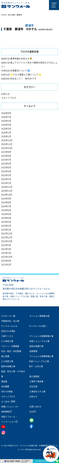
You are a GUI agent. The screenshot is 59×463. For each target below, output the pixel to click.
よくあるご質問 (8, 402)
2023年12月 (6, 233)
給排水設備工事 (36, 346)
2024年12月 (6, 187)
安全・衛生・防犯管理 (11, 351)
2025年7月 (6, 160)
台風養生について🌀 (20, 70)
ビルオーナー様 (8, 316)
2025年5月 (6, 167)
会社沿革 (33, 386)
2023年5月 (6, 245)
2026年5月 (6, 121)
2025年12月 (6, 140)
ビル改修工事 (7, 341)
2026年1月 (6, 136)
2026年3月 (6, 129)
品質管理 (33, 351)
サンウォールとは (9, 326)
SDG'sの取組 (7, 392)
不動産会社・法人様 (10, 321)
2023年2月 (6, 253)
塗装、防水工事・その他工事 (13, 373)
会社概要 (5, 386)
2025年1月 (6, 183)
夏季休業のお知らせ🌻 (21, 59)
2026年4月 (6, 125)
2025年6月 (6, 164)
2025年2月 (6, 179)
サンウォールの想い (38, 326)
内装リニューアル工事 (39, 341)
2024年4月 (6, 218)
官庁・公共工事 (36, 366)
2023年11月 (6, 237)
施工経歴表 (34, 376)
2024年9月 (6, 198)
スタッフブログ (8, 98)
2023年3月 (6, 249)
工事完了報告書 (36, 381)
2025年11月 (6, 144)
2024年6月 (6, 210)
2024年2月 (6, 226)
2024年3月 (6, 222)
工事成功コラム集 (37, 392)
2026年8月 (6, 113)
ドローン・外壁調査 (10, 346)
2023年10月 (6, 241)
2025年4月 (6, 171)
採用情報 (5, 412)
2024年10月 (6, 195)
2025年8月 (6, 156)
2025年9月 (6, 152)
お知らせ (5, 94)
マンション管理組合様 (39, 316)
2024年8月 (6, 202)
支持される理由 (8, 331)
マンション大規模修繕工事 (41, 336)
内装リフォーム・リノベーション (9, 419)
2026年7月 (6, 117)
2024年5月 (6, 214)
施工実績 (5, 356)
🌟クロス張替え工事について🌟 (25, 74)
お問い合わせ (35, 407)
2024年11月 (6, 191)
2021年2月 (6, 265)
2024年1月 (6, 230)
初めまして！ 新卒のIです (23, 79)
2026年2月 (6, 132)
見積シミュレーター (10, 407)
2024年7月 (6, 206)
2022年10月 (6, 257)
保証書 (4, 381)
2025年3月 (6, 175)
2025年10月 (6, 148)
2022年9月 (6, 261)
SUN (31, 412)
